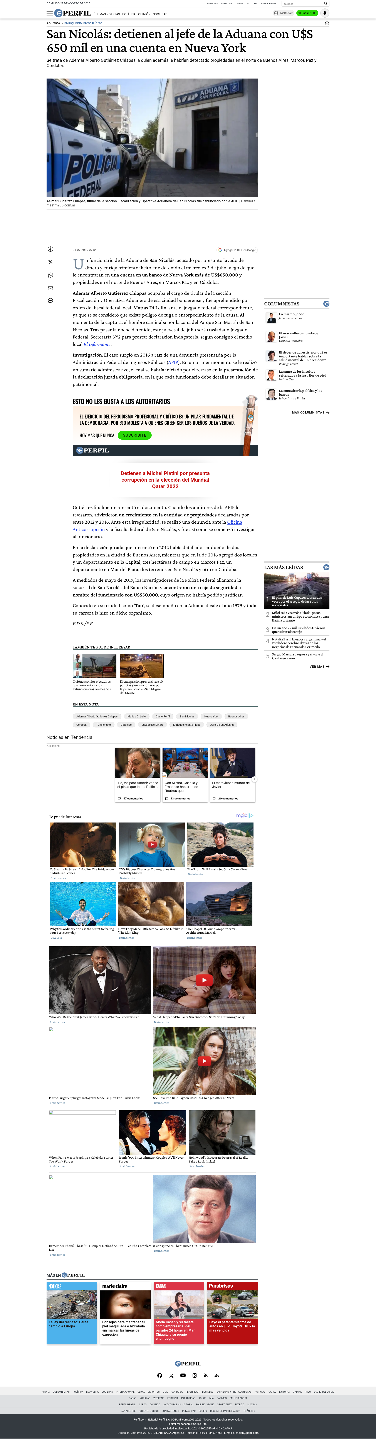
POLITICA (53, 23)
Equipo (203, 1411)
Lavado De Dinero (152, 724)
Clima (141, 1391)
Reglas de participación (225, 1411)
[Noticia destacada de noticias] (72, 1287)
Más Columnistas (308, 412)
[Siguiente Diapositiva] (254, 779)
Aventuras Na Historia (178, 1404)
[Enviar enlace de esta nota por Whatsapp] (50, 275)
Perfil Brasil (269, 3)
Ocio (165, 1391)
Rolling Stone (205, 1404)
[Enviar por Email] (50, 288)
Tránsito (249, 1411)
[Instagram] (195, 1376)
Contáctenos (170, 1411)
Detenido (126, 724)
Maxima (252, 1404)
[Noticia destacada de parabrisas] (232, 1287)
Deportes (154, 1391)
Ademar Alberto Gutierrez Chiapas (97, 716)
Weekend (158, 1398)
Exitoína (252, 3)
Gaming (297, 1391)
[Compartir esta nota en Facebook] (50, 249)
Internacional (125, 1391)
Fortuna (172, 1398)
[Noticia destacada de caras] (179, 1287)
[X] (171, 1376)
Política (129, 14)
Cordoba (81, 724)
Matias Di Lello (137, 716)
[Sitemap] (217, 1376)
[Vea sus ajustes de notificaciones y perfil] (325, 13)
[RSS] (206, 1376)
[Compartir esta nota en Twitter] (50, 262)
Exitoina (284, 1391)
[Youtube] (183, 1376)
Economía (92, 1391)
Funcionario (103, 724)
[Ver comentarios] (326, 24)
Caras (239, 3)
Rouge (202, 1398)
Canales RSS (128, 1411)
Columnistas (281, 304)
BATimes (222, 1398)
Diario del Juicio (324, 1391)
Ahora (46, 1391)
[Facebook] (159, 1376)
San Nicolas (187, 716)
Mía (211, 1398)
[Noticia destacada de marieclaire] (125, 1287)
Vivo (308, 1391)
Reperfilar (192, 1391)
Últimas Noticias (107, 14)
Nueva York (211, 716)
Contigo (155, 1404)
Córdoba (177, 1391)
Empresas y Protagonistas (234, 1391)
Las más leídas (283, 567)
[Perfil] (73, 1275)
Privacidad (189, 1411)
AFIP (173, 362)
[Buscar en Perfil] (325, 4)
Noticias (226, 3)
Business (212, 3)
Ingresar (286, 13)
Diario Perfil (163, 716)
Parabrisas (188, 1398)
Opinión (144, 14)
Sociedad (160, 14)
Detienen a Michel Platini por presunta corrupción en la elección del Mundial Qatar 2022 (165, 479)
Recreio (239, 1404)
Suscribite (307, 13)
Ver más (317, 666)
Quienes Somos (149, 1411)
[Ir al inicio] (72, 13)
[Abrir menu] (50, 13)
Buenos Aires (236, 716)
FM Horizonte (238, 1398)
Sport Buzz (224, 1404)
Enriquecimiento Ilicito (186, 724)
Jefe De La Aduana (222, 724)
